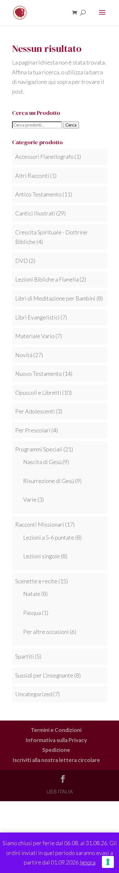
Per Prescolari (32, 430)
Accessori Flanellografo (44, 156)
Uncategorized (33, 693)
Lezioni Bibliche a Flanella (47, 279)
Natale (31, 593)
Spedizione (56, 749)
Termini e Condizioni (56, 730)
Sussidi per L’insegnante (44, 675)
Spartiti (24, 656)
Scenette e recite (36, 581)
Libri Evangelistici (37, 317)
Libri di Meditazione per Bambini (55, 298)
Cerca (70, 124)
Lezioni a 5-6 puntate (48, 537)
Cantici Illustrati (35, 213)
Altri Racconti (32, 175)
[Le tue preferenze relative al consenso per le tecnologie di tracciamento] (108, 862)
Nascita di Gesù (42, 461)
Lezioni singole (41, 556)
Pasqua (32, 612)
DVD (21, 260)
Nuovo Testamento (38, 373)
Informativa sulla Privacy (56, 740)
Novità (23, 354)
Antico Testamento (38, 194)
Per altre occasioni (46, 631)
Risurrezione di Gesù (48, 480)
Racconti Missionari (39, 524)
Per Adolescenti (35, 411)
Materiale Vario (35, 335)
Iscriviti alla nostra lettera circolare (56, 760)
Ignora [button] (88, 862)
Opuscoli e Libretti (38, 392)
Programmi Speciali (39, 449)
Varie (29, 499)
